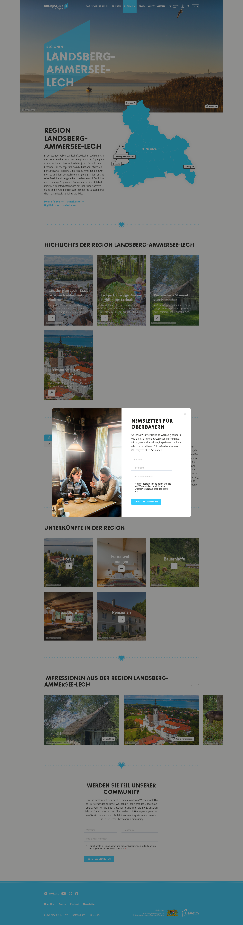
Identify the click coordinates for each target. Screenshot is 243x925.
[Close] (185, 414)
